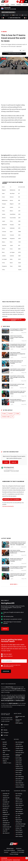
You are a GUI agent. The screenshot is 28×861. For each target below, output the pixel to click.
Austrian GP (5, 808)
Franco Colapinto (20, 785)
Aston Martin (6, 754)
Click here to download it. (8, 506)
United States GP (7, 827)
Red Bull (5, 742)
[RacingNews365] (5, 2)
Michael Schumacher (19, 798)
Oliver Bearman (19, 782)
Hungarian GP (6, 814)
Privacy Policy (20, 850)
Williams (5, 761)
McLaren (5, 744)
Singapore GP (6, 824)
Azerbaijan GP (6, 822)
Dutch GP (5, 816)
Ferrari (4, 746)
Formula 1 (10, 413)
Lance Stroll (18, 774)
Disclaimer (18, 848)
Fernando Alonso (8, 698)
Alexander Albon (20, 778)
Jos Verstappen (19, 813)
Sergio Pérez (19, 764)
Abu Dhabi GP (6, 833)
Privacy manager (14, 854)
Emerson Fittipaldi (20, 826)
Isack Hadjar (19, 758)
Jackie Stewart (19, 809)
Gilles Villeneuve (20, 805)
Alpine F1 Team (6, 750)
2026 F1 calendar (13, 703)
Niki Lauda (18, 817)
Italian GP (5, 818)
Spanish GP (5, 820)
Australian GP (6, 793)
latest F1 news (9, 687)
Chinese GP (5, 795)
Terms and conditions (9, 850)
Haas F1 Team (6, 756)
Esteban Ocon (19, 766)
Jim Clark (18, 815)
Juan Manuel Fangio (21, 824)
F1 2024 (17, 413)
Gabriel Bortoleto (20, 787)
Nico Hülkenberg (20, 776)
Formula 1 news (6, 416)
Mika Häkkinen (19, 811)
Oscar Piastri (19, 760)
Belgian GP (5, 812)
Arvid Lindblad (19, 770)
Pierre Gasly (18, 772)
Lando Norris (19, 744)
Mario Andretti (19, 836)
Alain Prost (18, 795)
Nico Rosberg (19, 793)
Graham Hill (18, 828)
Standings (19, 4)
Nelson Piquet (19, 830)
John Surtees (19, 834)
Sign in (5, 628)
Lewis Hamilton (11, 697)
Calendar (13, 4)
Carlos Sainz (19, 762)
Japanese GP (6, 797)
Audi (4, 752)
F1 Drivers (25, 4)
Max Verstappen (20, 697)
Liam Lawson (19, 780)
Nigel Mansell (19, 819)
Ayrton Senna (19, 803)
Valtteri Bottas (19, 768)
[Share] (20, 50)
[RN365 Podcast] (17, 1)
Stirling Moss (19, 821)
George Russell (9, 700)
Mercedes (5, 748)
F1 (12, 416)
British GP (5, 810)
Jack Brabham (19, 832)
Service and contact (18, 720)
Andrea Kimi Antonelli (19, 755)
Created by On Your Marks (17, 852)
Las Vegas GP (6, 829)
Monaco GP (5, 804)
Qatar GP (5, 831)
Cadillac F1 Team (7, 763)
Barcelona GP (6, 806)
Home (2, 4)
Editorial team (10, 848)
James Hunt (19, 807)
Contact (6, 852)
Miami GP (5, 800)
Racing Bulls (6, 758)
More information (15, 17)
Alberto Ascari (19, 801)
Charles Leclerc (20, 700)
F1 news (7, 4)
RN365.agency (19, 723)
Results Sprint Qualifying (8, 12)
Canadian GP (6, 802)
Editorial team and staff (20, 717)
